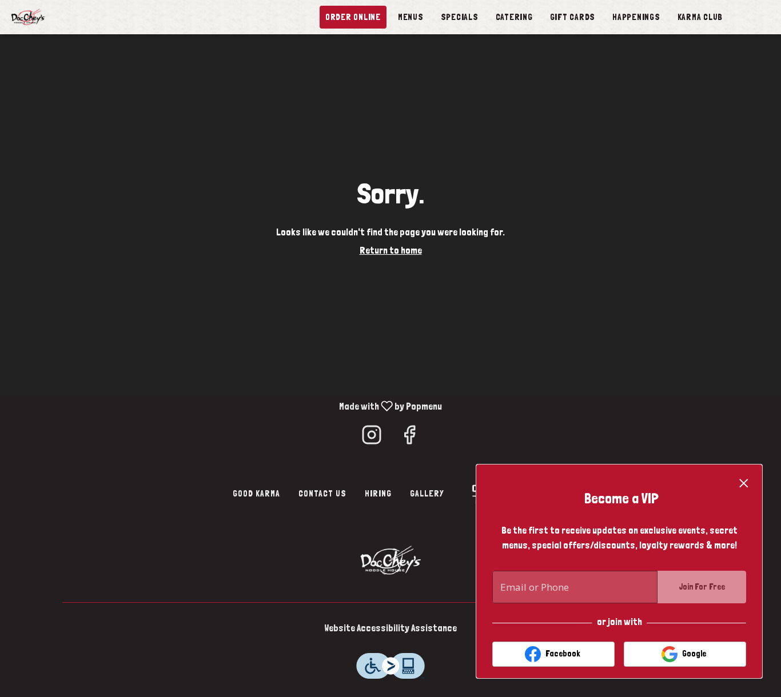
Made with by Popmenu (223, 406)
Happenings (636, 17)
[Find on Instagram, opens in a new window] (371, 437)
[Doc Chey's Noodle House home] (60, 17)
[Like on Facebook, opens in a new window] (409, 437)
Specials (460, 17)
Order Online (353, 17)
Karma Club (700, 17)
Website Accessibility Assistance (390, 628)
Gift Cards (573, 17)
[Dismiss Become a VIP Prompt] (744, 483)
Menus (411, 17)
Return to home (391, 250)
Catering (514, 17)
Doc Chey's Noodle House (390, 559)
